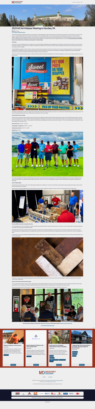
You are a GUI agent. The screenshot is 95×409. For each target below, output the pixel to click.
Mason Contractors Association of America (55, 380)
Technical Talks (52, 357)
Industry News (29, 356)
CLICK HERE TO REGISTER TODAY (18, 32)
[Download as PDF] (93, 328)
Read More (13, 364)
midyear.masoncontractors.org (66, 323)
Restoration (51, 361)
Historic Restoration (55, 359)
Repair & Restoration (62, 359)
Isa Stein (17, 31)
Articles (73, 2)
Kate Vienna (51, 355)
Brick (50, 359)
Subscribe (78, 2)
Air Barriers (74, 355)
